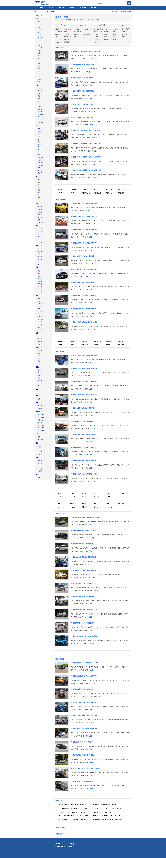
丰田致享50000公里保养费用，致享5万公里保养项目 (86, 170)
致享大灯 (84, 189)
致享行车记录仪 (98, 341)
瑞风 (39, 454)
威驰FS (40, 91)
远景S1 (40, 324)
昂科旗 (40, 281)
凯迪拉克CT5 (41, 420)
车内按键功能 (86, 34)
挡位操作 (124, 34)
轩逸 (39, 179)
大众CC (40, 24)
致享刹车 (108, 493)
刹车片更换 (58, 37)
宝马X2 (40, 239)
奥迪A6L (40, 254)
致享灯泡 (60, 189)
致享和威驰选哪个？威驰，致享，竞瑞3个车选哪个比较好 (73, 819)
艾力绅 (40, 173)
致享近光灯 (121, 189)
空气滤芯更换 (67, 37)
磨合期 (115, 31)
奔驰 (37, 203)
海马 (37, 389)
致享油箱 (120, 341)
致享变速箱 (60, 496)
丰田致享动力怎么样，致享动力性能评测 (82, 781)
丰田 (45, 11)
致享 (48, 11)
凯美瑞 (40, 106)
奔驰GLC (40, 214)
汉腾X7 (40, 399)
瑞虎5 (39, 355)
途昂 (39, 76)
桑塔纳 (40, 55)
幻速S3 (40, 460)
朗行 (39, 29)
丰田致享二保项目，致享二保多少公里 (82, 117)
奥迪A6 (40, 256)
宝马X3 (40, 242)
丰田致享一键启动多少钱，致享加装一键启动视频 (85, 517)
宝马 (37, 226)
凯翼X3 (40, 408)
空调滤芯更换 (58, 39)
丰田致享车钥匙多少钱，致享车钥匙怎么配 (83, 544)
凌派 (39, 141)
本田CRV (40, 165)
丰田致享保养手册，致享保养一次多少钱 (82, 78)
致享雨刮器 (97, 496)
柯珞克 (40, 385)
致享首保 (72, 193)
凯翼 (37, 402)
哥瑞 (39, 149)
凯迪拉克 (38, 411)
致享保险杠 (84, 507)
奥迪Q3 (40, 261)
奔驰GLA (40, 217)
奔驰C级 (40, 207)
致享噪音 (84, 503)
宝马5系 (40, 234)
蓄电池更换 (58, 34)
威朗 (39, 276)
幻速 (37, 457)
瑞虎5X (40, 361)
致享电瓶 (72, 345)
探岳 (39, 61)
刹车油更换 (58, 42)
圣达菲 (40, 477)
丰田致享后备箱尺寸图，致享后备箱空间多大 (84, 243)
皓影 (39, 154)
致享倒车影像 (109, 496)
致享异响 (96, 345)
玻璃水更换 (66, 34)
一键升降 (95, 42)
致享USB (60, 507)
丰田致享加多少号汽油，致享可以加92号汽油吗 (84, 689)
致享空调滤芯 (109, 189)
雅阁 (39, 134)
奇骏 (39, 197)
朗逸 (39, 22)
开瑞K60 (40, 437)
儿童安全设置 (97, 29)
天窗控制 (95, 37)
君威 (39, 273)
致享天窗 (60, 493)
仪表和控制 (83, 25)
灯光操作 (85, 31)
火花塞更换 (66, 42)
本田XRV (40, 157)
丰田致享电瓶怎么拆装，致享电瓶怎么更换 (83, 282)
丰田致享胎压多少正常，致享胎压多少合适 (83, 570)
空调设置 (95, 34)
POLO (39, 40)
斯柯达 (37, 367)
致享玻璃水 (109, 345)
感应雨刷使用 (77, 31)
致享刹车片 (97, 189)
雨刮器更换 (66, 39)
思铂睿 (40, 139)
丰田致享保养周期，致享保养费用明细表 (82, 91)
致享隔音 (96, 507)
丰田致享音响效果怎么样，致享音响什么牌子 (84, 715)
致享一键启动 (85, 345)
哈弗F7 (40, 341)
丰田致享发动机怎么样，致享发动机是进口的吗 (84, 663)
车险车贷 (83, 7)
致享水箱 (96, 503)
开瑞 (37, 433)
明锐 (39, 375)
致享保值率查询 (127, 11)
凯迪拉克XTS (41, 417)
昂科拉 (40, 286)
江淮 (37, 443)
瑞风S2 (40, 451)
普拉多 (40, 117)
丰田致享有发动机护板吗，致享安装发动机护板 (84, 702)
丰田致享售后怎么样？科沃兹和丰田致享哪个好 (104, 812)
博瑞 (39, 306)
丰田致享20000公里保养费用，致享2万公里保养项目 (86, 143)
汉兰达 (40, 119)
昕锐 (39, 370)
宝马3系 (40, 231)
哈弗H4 (40, 344)
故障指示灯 (77, 34)
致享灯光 (60, 345)
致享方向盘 (121, 503)
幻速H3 (40, 471)
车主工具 (50, 7)
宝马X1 (40, 237)
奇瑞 (37, 347)
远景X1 (40, 321)
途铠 (39, 68)
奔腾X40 (40, 220)
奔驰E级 (40, 209)
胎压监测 (95, 39)
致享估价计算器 (118, 11)
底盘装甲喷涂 (58, 31)
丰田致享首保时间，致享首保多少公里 (82, 104)
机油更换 (57, 29)
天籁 (39, 182)
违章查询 (72, 7)
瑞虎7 (39, 358)
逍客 (39, 195)
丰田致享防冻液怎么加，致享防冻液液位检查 (84, 229)
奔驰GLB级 (41, 222)
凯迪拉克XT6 (41, 430)
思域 (39, 128)
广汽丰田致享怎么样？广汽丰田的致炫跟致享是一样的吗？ (107, 815)
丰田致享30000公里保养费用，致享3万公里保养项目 (86, 130)
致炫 (39, 104)
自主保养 (63, 25)
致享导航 (84, 493)
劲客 (39, 192)
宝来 (39, 50)
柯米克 (40, 383)
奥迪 (37, 245)
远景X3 (40, 327)
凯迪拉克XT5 (41, 425)
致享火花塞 (84, 496)
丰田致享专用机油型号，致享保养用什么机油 (84, 322)
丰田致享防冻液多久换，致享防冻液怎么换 (83, 295)
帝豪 (39, 298)
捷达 (39, 42)
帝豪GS (40, 316)
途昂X (39, 66)
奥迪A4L (40, 251)
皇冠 (39, 93)
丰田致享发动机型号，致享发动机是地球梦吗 (84, 676)
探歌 (39, 63)
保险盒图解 (105, 37)
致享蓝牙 (120, 496)
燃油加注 (115, 37)
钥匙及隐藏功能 (97, 31)
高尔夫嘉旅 (41, 32)
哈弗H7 (40, 336)
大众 (37, 18)
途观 (39, 79)
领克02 (40, 329)
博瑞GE (40, 311)
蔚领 (39, 58)
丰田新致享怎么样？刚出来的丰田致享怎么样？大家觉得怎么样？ (75, 808)
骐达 (39, 187)
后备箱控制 (105, 39)
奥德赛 (40, 170)
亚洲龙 (40, 111)
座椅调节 (104, 29)
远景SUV (40, 319)
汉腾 (37, 395)
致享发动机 (121, 493)
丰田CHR (40, 122)
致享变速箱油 (121, 193)
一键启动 (115, 29)
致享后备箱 (72, 496)
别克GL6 (40, 291)
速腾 (39, 53)
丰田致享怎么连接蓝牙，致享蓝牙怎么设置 (83, 557)
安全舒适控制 (102, 25)
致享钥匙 (72, 503)
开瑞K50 (40, 439)
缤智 (39, 167)
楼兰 (39, 200)
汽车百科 (40, 7)
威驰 (39, 98)
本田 (37, 125)
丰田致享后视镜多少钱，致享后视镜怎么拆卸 (84, 728)
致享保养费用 (73, 189)
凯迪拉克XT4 (41, 427)
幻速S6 (40, 463)
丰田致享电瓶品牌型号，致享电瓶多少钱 (82, 256)
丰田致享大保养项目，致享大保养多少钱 (82, 64)
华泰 (37, 474)
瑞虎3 (39, 353)
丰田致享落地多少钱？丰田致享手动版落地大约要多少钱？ (74, 815)
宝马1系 (40, 229)
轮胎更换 (65, 31)
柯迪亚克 (40, 380)
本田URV (40, 162)
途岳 (39, 71)
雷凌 (39, 96)
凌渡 (39, 35)
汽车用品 (93, 7)
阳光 (39, 190)
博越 (39, 314)
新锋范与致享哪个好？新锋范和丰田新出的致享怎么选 (72, 804)
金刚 (39, 308)
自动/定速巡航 (125, 29)
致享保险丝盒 (97, 493)
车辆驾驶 (121, 25)
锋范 (39, 147)
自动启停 (124, 31)
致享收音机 (60, 341)
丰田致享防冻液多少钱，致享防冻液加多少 (83, 309)
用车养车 (61, 7)
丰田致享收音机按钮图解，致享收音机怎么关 (84, 609)
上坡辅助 (115, 39)
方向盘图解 (77, 29)
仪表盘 (85, 37)
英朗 (39, 271)
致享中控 (72, 493)
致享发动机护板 (86, 193)
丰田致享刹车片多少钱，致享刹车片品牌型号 (84, 269)
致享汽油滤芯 (85, 341)
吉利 (37, 295)
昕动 (39, 372)
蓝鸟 (39, 184)
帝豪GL (40, 303)
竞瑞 (39, 144)
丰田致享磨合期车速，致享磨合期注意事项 (83, 596)
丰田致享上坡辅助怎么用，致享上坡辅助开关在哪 (85, 768)
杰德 (39, 152)
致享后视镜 (72, 507)
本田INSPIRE (41, 131)
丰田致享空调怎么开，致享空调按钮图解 (82, 623)
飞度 (39, 136)
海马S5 (40, 392)
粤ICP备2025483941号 (67, 847)
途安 (39, 81)
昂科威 (40, 284)
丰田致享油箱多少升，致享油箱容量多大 (82, 755)
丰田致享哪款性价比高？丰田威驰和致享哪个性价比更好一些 (108, 819)
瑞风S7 (40, 446)
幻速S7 (40, 468)
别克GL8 (40, 289)
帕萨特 (40, 48)
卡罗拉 (40, 88)
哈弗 (37, 333)
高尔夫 (40, 37)
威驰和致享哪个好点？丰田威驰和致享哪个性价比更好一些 (74, 812)
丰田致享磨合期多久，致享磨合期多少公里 (83, 583)
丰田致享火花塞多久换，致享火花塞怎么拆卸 (84, 203)
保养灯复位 (77, 37)
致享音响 (60, 503)
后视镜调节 (105, 34)
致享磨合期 (109, 507)
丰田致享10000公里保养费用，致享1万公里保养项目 (86, 157)
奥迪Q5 (40, 259)
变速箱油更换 (67, 29)
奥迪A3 (40, 248)
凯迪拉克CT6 (41, 405)
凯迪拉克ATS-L (42, 414)
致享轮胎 (72, 341)
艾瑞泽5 (40, 350)
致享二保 (60, 193)
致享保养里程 (97, 193)
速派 (39, 378)
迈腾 (39, 45)
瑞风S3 (40, 448)
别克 (37, 267)
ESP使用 (124, 37)
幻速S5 (40, 465)
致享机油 (108, 503)
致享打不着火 (121, 345)
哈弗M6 (40, 338)
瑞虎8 (39, 363)
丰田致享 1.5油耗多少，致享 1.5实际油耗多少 (84, 636)
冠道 (39, 160)
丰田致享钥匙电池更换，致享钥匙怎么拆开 (83, 530)
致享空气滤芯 (109, 341)
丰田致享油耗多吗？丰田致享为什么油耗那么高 (104, 804)
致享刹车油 (109, 193)
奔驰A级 (40, 212)
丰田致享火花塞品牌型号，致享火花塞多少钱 (84, 216)
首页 (36, 11)
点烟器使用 (105, 31)
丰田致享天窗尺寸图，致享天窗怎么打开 (82, 742)
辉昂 (39, 27)
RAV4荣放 (40, 114)
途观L (39, 74)
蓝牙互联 (85, 29)
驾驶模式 (115, 34)
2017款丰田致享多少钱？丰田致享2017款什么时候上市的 (107, 808)
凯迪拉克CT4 (41, 422)
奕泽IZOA (40, 109)
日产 (37, 176)
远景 (39, 301)
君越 (39, 278)
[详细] (95, 58)
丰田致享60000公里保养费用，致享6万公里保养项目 (86, 51)
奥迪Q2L (40, 264)
